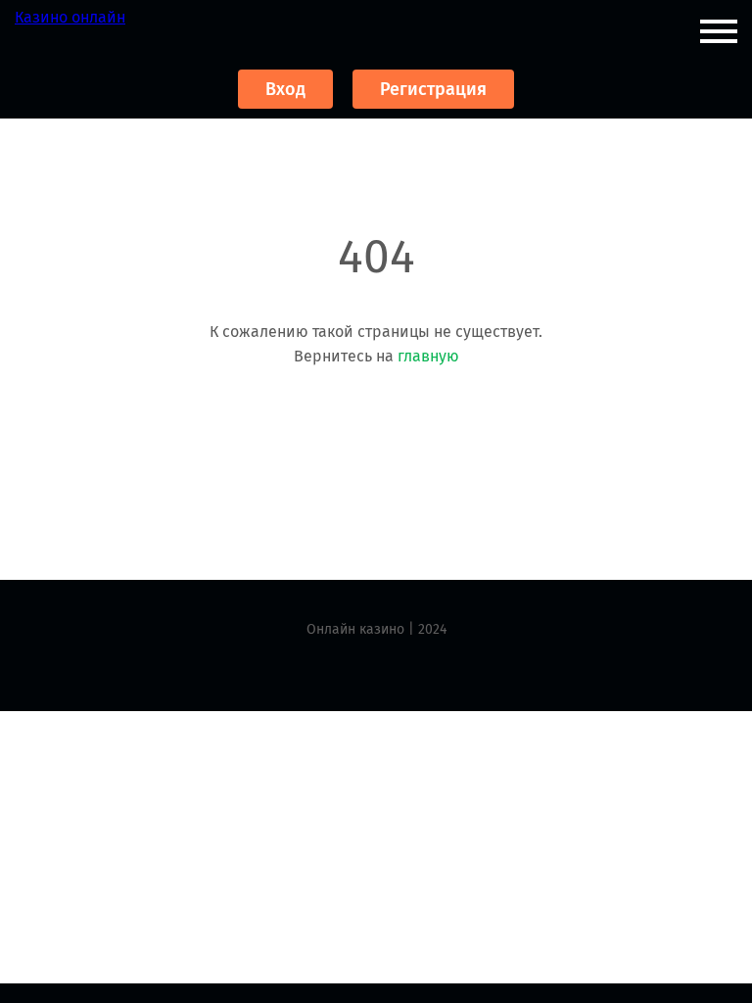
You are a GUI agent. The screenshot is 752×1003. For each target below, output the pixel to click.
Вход (285, 89)
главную (428, 356)
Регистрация (433, 89)
